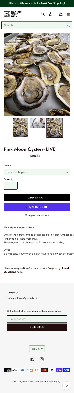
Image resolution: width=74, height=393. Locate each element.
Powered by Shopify (50, 381)
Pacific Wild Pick (30, 381)
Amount (8, 165)
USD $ (36, 348)
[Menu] (68, 14)
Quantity (8, 179)
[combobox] (36, 25)
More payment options (37, 215)
